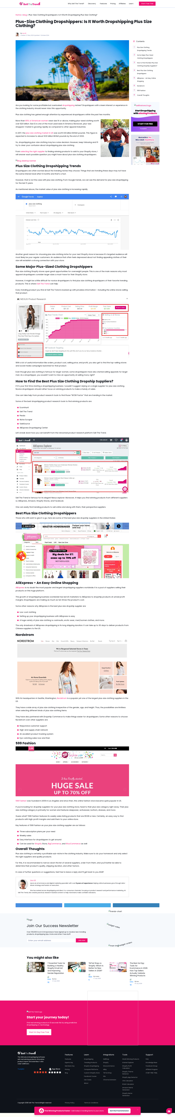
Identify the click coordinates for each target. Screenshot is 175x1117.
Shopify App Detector (130, 1077)
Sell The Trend (43, 283)
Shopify (38, 843)
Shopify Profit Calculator (127, 1067)
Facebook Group (151, 1066)
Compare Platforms (91, 1069)
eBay (105, 1069)
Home (18, 15)
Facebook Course (90, 1076)
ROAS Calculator (128, 1084)
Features (68, 1059)
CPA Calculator (127, 1081)
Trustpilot (21, 1069)
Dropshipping (88, 1059)
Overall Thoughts (143, 95)
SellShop (106, 1059)
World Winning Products (130, 1059)
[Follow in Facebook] (39, 905)
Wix (104, 1076)
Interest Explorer (128, 1063)
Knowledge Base (151, 1063)
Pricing (67, 1069)
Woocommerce (109, 1066)
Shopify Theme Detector (127, 1073)
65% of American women (36, 120)
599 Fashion (21, 801)
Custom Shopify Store (92, 1073)
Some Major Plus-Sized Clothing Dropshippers (145, 56)
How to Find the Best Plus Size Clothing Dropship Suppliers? (147, 64)
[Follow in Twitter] (87, 905)
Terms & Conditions (91, 1103)
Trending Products (90, 1063)
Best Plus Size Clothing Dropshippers (145, 72)
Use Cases (87, 1080)
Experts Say (69, 1063)
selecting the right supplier (33, 151)
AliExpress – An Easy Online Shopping (146, 79)
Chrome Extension (109, 1080)
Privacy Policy (69, 1103)
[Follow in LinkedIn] (136, 905)
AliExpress (20, 587)
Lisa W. (24, 33)
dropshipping (68, 105)
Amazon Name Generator (127, 1089)
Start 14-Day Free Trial (39, 1032)
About (86, 1083)
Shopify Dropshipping (91, 1066)
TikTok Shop (107, 1073)
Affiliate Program (152, 1069)
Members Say (70, 1066)
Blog (66, 1073)
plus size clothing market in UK (39, 133)
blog (25, 15)
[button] (76, 3)
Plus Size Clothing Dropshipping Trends (144, 48)
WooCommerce (73, 843)
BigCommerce (54, 843)
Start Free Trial (147, 3)
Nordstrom (62, 698)
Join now (81, 940)
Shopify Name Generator (127, 1094)
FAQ (147, 1059)
